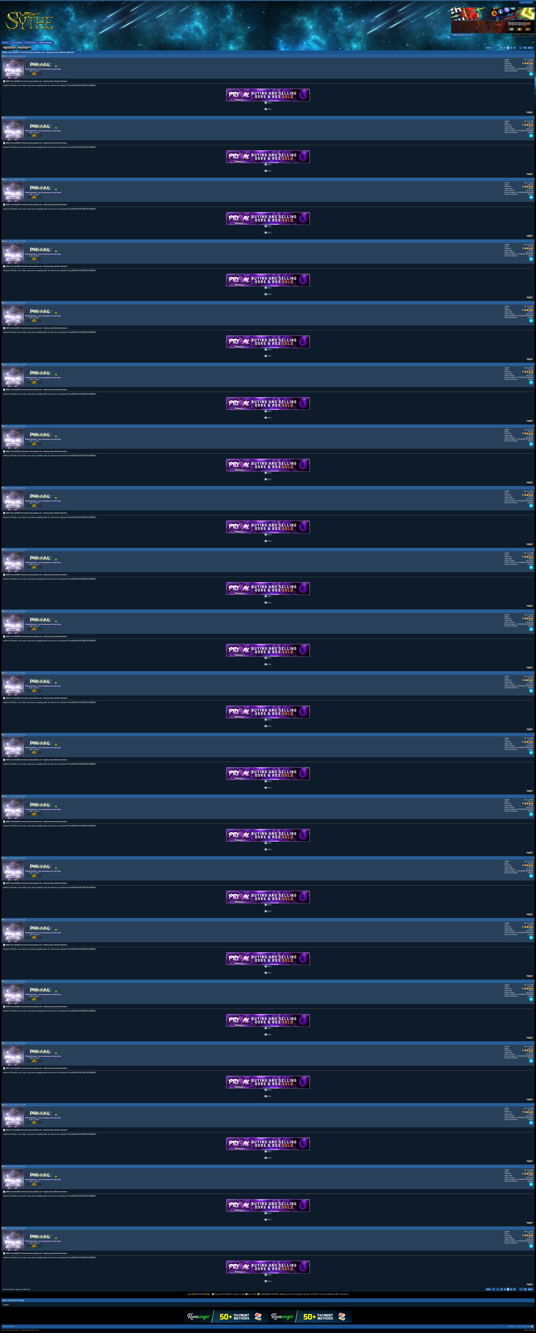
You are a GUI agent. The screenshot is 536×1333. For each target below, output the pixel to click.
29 (511, 48)
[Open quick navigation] (533, 42)
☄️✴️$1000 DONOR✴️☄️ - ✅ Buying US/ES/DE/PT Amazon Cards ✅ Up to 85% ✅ (224, 1294)
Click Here (529, 67)
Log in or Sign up (526, 2)
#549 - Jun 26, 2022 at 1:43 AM (14, 549)
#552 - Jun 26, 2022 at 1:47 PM (14, 735)
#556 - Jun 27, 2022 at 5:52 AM (14, 981)
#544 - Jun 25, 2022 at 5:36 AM (14, 241)
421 (525, 48)
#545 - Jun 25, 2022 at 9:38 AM (14, 303)
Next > (530, 48)
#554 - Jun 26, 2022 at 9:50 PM (14, 858)
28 (508, 48)
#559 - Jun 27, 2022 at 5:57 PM (14, 1166)
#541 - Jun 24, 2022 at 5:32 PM (14, 56)
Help (518, 1326)
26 (501, 48)
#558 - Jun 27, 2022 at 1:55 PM (14, 1105)
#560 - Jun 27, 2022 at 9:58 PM (14, 1228)
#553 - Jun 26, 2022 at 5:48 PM (14, 796)
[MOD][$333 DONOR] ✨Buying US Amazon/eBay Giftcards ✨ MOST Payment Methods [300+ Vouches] (304, 1294)
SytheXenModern (9, 1326)
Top (528, 1326)
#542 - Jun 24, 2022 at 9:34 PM (14, 118)
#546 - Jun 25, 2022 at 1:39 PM (14, 364)
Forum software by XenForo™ (20, 1330)
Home (523, 1326)
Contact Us (512, 1326)
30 (514, 48)
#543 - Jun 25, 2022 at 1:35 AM (14, 179)
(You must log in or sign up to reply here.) (17, 1289)
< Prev (488, 48)
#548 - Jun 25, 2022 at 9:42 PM (14, 488)
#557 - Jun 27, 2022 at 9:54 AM (14, 1043)
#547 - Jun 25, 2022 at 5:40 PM (14, 426)
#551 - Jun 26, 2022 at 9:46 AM (14, 673)
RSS (532, 1327)
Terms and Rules (529, 1330)
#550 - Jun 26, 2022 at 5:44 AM (14, 611)
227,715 (530, 61)
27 (505, 48)
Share (530, 113)
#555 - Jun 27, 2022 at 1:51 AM (14, 920)
